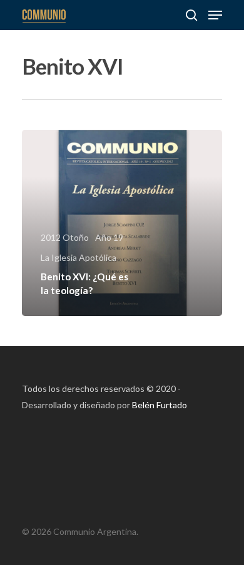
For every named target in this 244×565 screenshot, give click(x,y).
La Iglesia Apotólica (78, 257)
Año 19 (109, 237)
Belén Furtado (159, 404)
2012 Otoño (65, 237)
